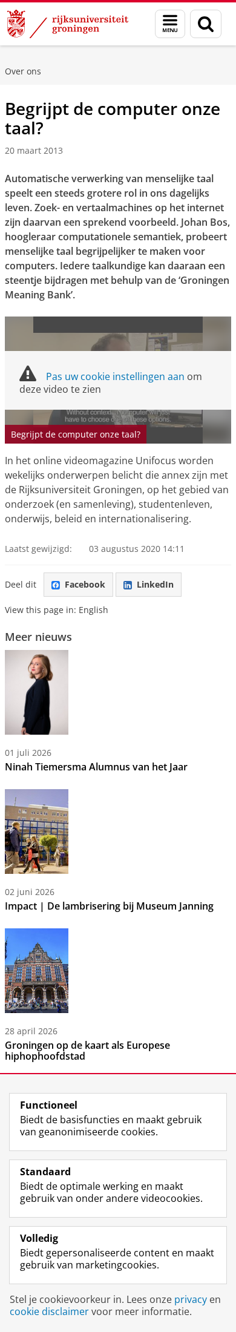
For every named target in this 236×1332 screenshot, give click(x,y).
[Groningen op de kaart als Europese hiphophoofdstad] (36, 970)
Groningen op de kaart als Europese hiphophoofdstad (87, 1050)
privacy (190, 1299)
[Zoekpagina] (206, 24)
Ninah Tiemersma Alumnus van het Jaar (96, 766)
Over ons (23, 71)
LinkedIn (155, 584)
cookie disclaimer (49, 1311)
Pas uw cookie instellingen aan (115, 376)
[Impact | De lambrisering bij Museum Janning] (36, 831)
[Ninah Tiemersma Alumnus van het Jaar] (36, 692)
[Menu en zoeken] (170, 24)
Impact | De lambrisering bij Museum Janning (109, 906)
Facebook (85, 584)
